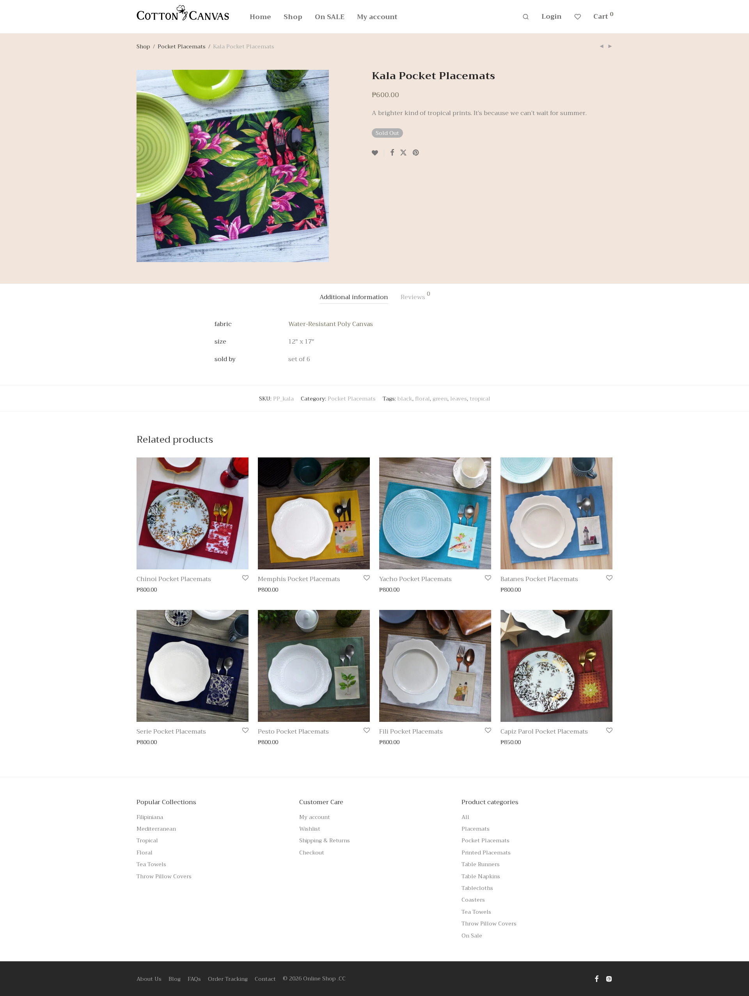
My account (377, 17)
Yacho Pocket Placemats (415, 579)
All (465, 817)
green (440, 398)
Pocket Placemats (182, 46)
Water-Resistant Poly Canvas (330, 324)
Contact (265, 979)
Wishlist (309, 828)
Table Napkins (480, 876)
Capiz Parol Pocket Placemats (544, 731)
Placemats (475, 828)
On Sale (471, 935)
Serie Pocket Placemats (171, 731)
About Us (149, 979)
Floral (145, 852)
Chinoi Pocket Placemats (174, 579)
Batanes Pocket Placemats (539, 579)
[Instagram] (608, 978)
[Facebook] (596, 978)
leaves (458, 398)
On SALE (329, 17)
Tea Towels (151, 864)
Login (551, 16)
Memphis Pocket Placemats (299, 579)
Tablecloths (477, 888)
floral (422, 398)
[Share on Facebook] (392, 153)
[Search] (525, 17)
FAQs (194, 979)
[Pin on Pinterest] (416, 153)
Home (260, 17)
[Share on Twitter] (403, 153)
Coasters (473, 899)
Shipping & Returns (324, 840)
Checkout (311, 852)
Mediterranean (156, 828)
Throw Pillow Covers (164, 876)
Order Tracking (228, 979)
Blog (175, 979)
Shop (293, 17)
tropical (480, 398)
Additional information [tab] (353, 297)
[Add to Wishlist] (378, 153)
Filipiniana (150, 817)
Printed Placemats (486, 852)
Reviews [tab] (415, 297)
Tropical (147, 840)
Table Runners (480, 864)
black (405, 398)
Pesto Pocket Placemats (293, 731)
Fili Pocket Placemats (411, 731)
